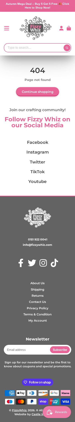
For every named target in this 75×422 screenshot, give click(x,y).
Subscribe (60, 349)
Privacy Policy (37, 308)
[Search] (67, 47)
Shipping (37, 289)
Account (61, 28)
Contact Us (37, 302)
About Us (37, 283)
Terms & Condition (37, 314)
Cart (68, 28)
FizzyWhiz (19, 410)
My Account (37, 320)
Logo (35, 28)
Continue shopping (37, 92)
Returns (38, 296)
